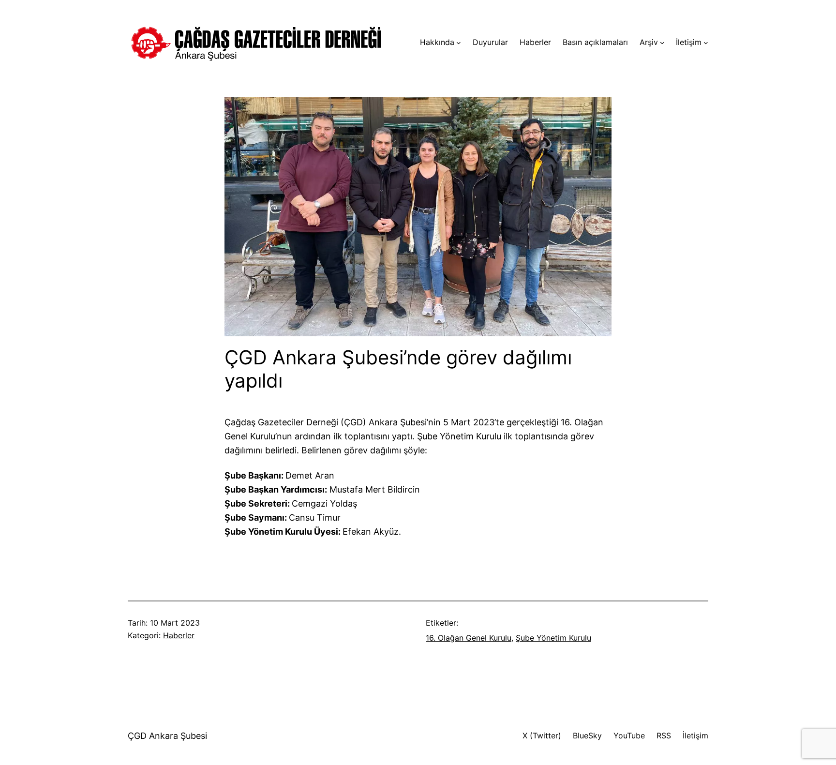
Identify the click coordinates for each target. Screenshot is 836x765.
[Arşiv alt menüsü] (662, 42)
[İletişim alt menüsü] (705, 42)
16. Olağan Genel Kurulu (468, 638)
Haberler (178, 635)
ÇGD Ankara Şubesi (167, 736)
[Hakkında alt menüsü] (458, 42)
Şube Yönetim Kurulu (553, 638)
